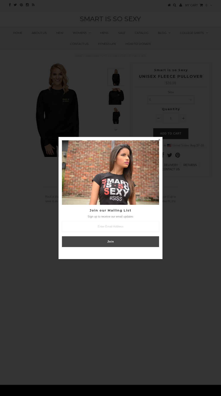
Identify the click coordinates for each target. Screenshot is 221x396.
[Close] (159, 140)
